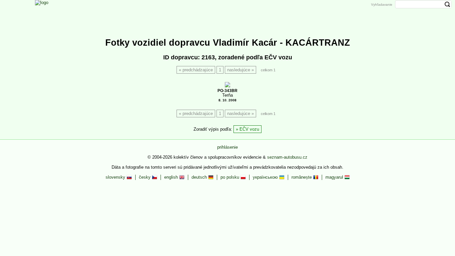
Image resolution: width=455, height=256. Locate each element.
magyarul (334, 177)
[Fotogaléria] (216, 14)
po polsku (230, 177)
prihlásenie (227, 147)
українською (266, 177)
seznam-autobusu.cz (287, 157)
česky (145, 177)
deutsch (200, 177)
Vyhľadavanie (381, 4)
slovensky (116, 177)
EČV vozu (249, 129)
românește (302, 177)
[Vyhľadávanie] (283, 14)
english (171, 177)
